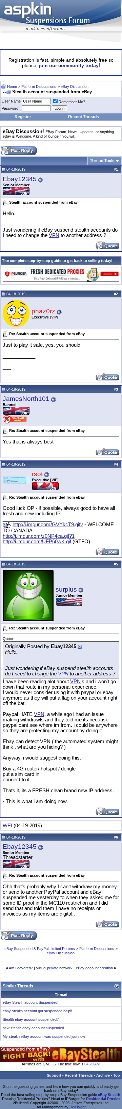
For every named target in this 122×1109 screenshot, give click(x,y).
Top (116, 1075)
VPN (54, 235)
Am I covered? (21, 968)
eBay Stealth (109, 1095)
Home (12, 86)
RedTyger (77, 1107)
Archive (103, 1075)
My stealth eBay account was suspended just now (44, 1036)
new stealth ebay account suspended (33, 1028)
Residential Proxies (103, 1099)
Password (10, 108)
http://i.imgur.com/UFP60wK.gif (37, 541)
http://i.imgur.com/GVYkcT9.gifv (48, 524)
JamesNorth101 (26, 398)
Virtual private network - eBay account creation (74, 968)
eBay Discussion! (75, 86)
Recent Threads (83, 116)
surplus (66, 589)
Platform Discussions (38, 86)
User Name (11, 101)
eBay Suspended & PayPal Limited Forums (39, 949)
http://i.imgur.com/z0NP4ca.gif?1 (39, 536)
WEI (7, 825)
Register (23, 116)
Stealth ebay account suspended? (31, 1019)
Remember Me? (72, 102)
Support (54, 1075)
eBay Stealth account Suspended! (30, 1002)
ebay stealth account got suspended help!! (37, 1011)
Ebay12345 (20, 179)
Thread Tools (102, 160)
